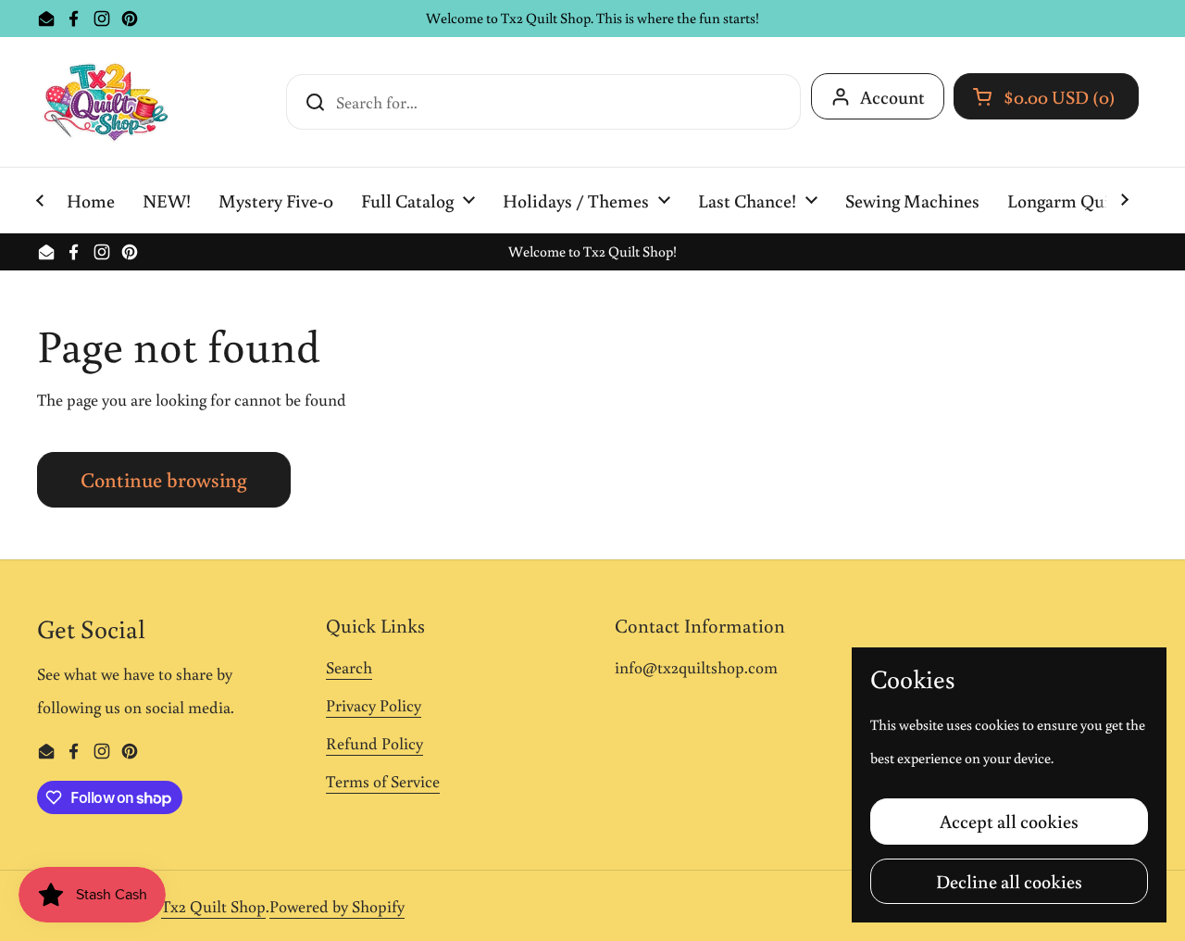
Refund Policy (374, 743)
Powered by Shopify (337, 906)
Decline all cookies (1009, 881)
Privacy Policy (373, 705)
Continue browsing (164, 479)
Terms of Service (383, 781)
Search (349, 667)
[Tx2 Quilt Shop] (105, 102)
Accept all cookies (1009, 821)
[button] (1046, 96)
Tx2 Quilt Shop (213, 906)
